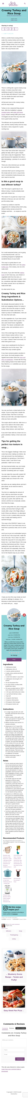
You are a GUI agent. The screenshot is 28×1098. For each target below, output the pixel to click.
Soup (20, 931)
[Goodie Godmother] (14, 3)
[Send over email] (13, 28)
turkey (14, 939)
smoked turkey (5, 112)
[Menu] (3, 3)
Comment (20, 1059)
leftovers (8, 931)
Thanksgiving (14, 935)
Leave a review (21, 1028)
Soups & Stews (14, 20)
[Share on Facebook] (6, 28)
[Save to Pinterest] (3, 28)
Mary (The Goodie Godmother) (14, 15)
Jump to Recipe (8, 33)
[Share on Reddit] (16, 28)
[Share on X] (9, 28)
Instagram (15, 914)
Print (14, 659)
